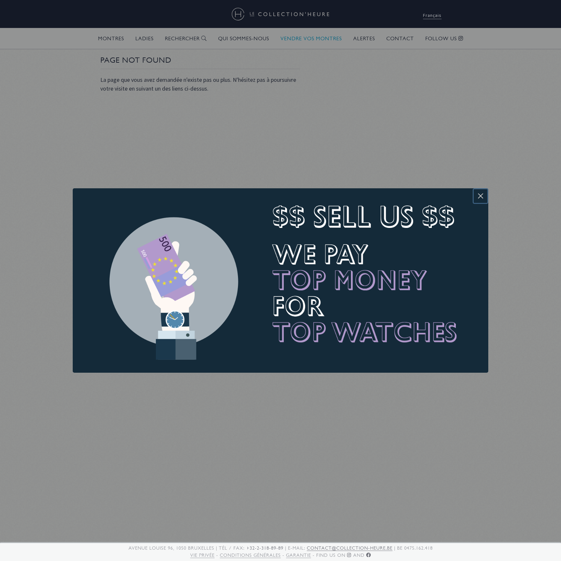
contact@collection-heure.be (350, 548)
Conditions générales (250, 555)
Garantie (298, 555)
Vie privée (202, 555)
